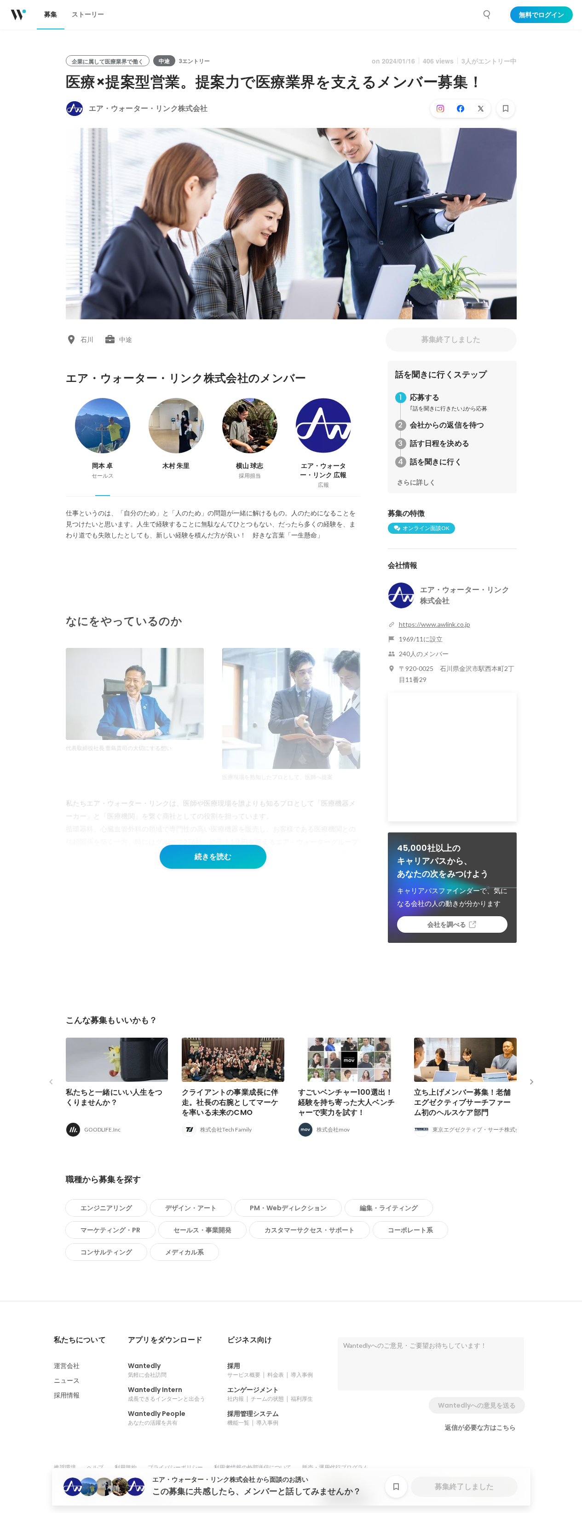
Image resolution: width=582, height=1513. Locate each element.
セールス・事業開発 (202, 1230)
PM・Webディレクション (288, 1208)
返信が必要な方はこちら (480, 1427)
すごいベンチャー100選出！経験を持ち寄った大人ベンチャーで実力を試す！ (346, 1102)
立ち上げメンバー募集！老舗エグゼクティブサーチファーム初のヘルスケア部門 (462, 1102)
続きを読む (213, 856)
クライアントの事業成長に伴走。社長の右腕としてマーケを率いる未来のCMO (230, 1102)
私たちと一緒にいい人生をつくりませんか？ (114, 1097)
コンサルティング (106, 1252)
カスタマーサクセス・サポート (310, 1230)
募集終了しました (450, 339)
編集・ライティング (389, 1208)
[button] (80, 1340)
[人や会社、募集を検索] (487, 15)
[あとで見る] (505, 108)
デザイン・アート (191, 1208)
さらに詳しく (416, 482)
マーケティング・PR (110, 1230)
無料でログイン (541, 14)
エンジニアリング (106, 1208)
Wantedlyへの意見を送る (477, 1405)
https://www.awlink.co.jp (434, 624)
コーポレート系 (410, 1230)
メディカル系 (184, 1252)
